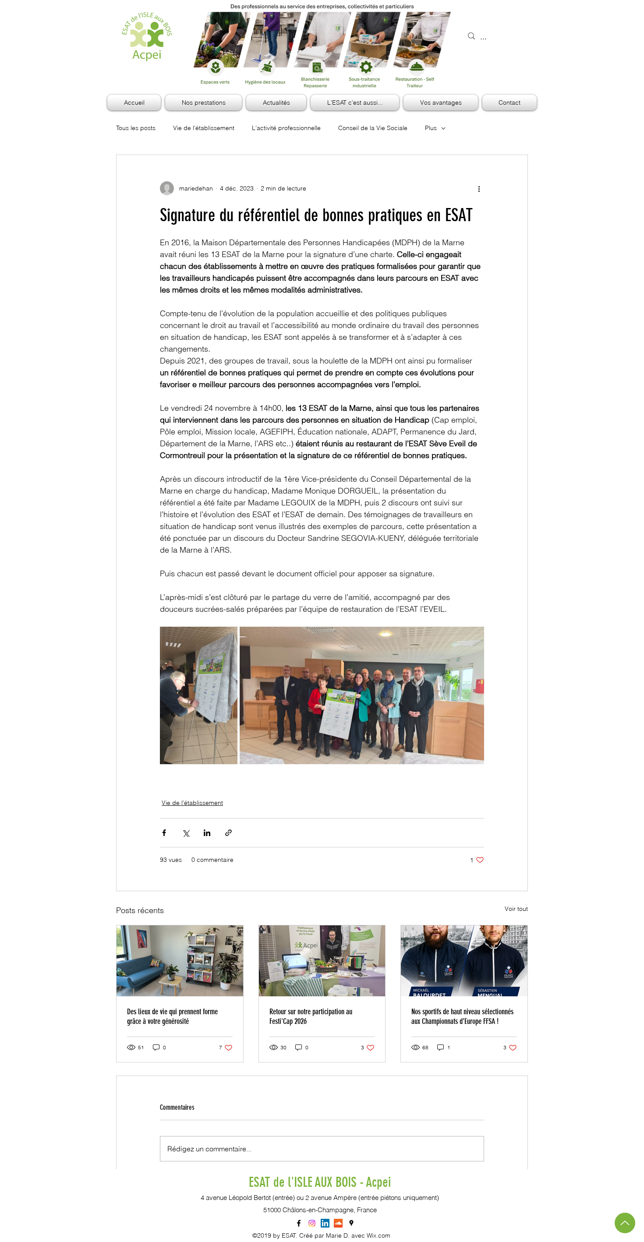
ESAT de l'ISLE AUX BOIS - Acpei (320, 1182)
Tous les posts (136, 128)
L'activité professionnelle (286, 128)
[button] (354, 102)
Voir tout (516, 909)
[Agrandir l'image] (198, 695)
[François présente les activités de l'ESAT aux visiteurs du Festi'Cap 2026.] (322, 960)
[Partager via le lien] (228, 833)
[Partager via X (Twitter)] (185, 833)
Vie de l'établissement (203, 128)
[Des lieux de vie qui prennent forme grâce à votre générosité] (180, 960)
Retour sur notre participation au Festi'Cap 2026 (310, 1016)
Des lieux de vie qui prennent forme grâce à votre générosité (172, 1016)
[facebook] (298, 1223)
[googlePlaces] (351, 1223)
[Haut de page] (625, 1223)
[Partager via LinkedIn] (207, 833)
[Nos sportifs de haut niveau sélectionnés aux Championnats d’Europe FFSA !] (464, 960)
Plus (431, 128)
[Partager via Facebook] (164, 833)
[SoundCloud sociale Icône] (338, 1223)
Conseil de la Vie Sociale (372, 128)
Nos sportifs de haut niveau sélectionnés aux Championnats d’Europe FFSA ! (462, 1016)
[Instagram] (312, 1223)
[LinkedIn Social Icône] (325, 1223)
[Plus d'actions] (479, 188)
